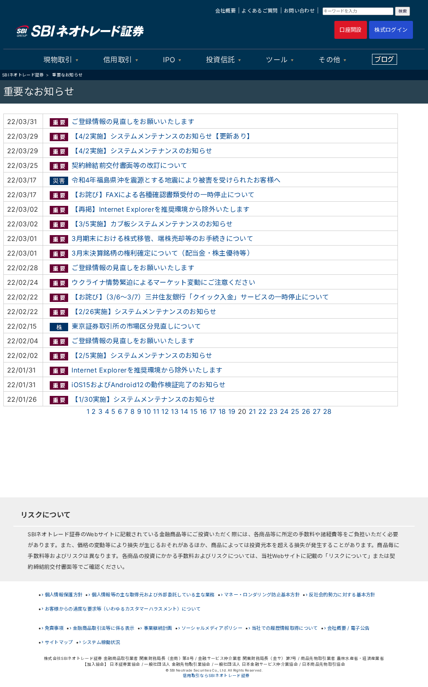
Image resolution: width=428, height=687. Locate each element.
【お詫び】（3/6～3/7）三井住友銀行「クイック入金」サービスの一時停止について (200, 297)
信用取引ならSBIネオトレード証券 (216, 675)
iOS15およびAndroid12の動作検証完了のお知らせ (148, 384)
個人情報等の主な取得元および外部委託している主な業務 (153, 595)
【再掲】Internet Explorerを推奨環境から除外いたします (160, 209)
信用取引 (117, 60)
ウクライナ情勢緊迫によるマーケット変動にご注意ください (163, 282)
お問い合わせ (299, 11)
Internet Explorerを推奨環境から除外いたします (146, 370)
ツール (277, 60)
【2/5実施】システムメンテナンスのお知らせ (141, 355)
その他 (329, 60)
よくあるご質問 (260, 11)
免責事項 (54, 628)
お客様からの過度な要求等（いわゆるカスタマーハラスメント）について (123, 609)
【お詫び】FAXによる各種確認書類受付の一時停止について (163, 194)
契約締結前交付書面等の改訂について (129, 165)
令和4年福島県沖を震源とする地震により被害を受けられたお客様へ (175, 180)
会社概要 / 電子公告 (348, 628)
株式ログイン (391, 29)
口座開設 (350, 29)
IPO (169, 60)
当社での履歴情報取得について (285, 628)
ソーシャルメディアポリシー (211, 628)
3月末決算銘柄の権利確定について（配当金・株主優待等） (162, 253)
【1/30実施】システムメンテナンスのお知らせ (143, 399)
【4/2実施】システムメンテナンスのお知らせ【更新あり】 (162, 136)
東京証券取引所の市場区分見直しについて (136, 326)
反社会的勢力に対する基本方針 (342, 595)
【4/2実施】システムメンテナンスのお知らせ (141, 151)
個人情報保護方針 (64, 595)
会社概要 (225, 11)
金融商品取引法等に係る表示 (103, 628)
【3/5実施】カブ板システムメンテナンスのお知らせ (152, 224)
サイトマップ (59, 642)
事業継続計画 (158, 628)
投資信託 (220, 60)
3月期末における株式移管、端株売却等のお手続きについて (162, 238)
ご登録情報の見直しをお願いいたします (132, 121)
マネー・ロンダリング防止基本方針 (262, 595)
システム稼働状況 (101, 642)
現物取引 (57, 60)
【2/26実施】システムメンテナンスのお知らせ (144, 311)
